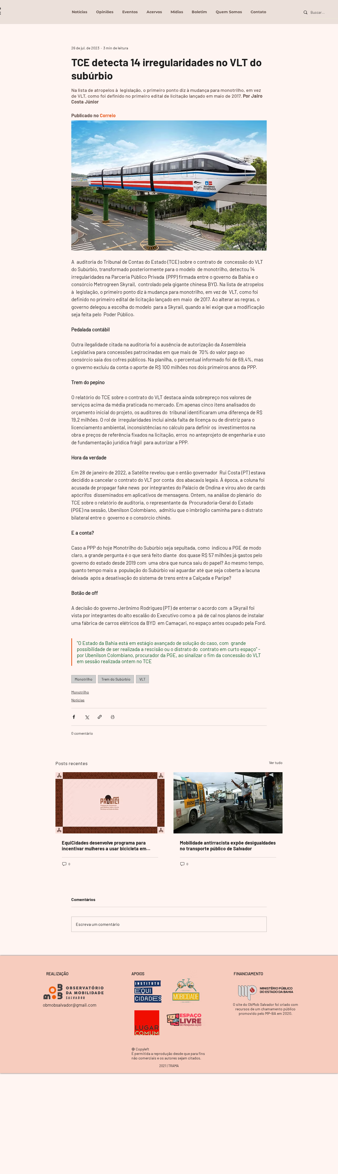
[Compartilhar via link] (99, 716)
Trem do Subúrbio (115, 679)
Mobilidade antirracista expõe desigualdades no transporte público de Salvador (228, 845)
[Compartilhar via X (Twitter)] (86, 716)
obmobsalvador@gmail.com (69, 1004)
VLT (142, 679)
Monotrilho (83, 679)
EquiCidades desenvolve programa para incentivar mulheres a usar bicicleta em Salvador (104, 845)
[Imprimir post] (112, 716)
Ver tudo (276, 762)
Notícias (77, 700)
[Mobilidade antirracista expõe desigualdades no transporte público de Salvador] (228, 802)
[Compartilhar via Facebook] (73, 716)
